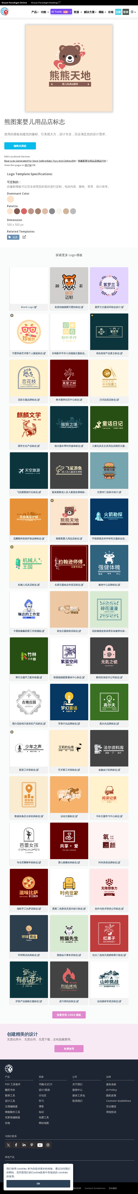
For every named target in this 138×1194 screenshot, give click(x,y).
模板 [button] (101, 12)
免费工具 (44, 1117)
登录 (125, 12)
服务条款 (111, 1084)
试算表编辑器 (12, 1117)
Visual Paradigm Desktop (44, 2)
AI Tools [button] (59, 11)
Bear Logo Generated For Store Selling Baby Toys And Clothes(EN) (40, 160)
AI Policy (111, 1089)
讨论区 (42, 1095)
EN (26, 165)
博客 (41, 1106)
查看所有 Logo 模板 (69, 1014)
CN (33, 165)
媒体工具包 (78, 1095)
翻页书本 (10, 1089)
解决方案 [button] (89, 12)
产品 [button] (34, 12)
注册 (118, 12)
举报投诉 (111, 1112)
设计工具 (10, 1100)
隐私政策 (111, 1095)
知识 (41, 1112)
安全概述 (111, 1106)
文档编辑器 (11, 1106)
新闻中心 (77, 1089)
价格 (110, 12)
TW (30, 165)
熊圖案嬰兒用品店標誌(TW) (92, 160)
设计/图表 (44, 1089)
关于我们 (77, 1084)
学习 (41, 1100)
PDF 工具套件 (12, 1084)
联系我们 (77, 1100)
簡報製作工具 (12, 1112)
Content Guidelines (118, 1100)
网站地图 (44, 1123)
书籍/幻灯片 (45, 1084)
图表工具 (10, 1095)
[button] (44, 12)
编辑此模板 (20, 145)
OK (38, 1183)
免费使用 (69, 1048)
